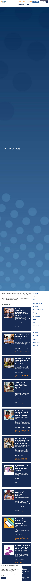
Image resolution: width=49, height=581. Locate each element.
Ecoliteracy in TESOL (37, 306)
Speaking (22, 458)
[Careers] (8, 5)
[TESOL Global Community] (33, 5)
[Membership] (16, 5)
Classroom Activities (25, 327)
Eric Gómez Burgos (36, 332)
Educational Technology (19, 483)
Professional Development (21, 5)
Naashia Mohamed (36, 341)
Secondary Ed (35, 320)
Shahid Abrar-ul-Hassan (23, 351)
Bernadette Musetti (36, 342)
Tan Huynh (35, 339)
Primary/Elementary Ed (19, 403)
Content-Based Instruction (37, 305)
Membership (12, 5)
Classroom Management (37, 303)
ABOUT (20, 1)
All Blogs (35, 293)
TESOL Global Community (29, 5)
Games (34, 310)
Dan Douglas (35, 333)
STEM (34, 323)
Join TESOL (35, 1)
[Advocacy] (42, 5)
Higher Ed (34, 312)
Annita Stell (35, 343)
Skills (16, 458)
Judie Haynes (35, 338)
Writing (20, 327)
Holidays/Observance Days (37, 313)
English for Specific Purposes (38, 309)
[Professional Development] (25, 5)
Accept (4, 578)
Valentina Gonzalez (36, 336)
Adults (34, 299)
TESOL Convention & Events (24, 538)
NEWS (24, 1)
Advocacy (37, 5)
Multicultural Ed (36, 315)
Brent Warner (17, 539)
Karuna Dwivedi (17, 376)
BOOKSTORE (29, 1)
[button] (47, 2)
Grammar (16, 327)
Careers (3, 5)
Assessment (17, 351)
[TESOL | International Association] (9, 2)
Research (34, 319)
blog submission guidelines (24, 301)
